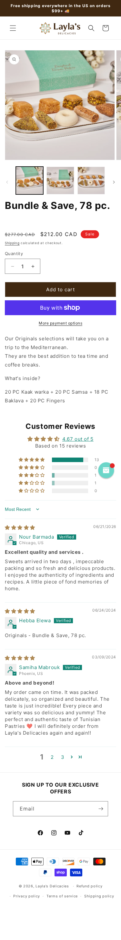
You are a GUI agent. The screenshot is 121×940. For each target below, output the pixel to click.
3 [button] (63, 757)
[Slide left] (7, 182)
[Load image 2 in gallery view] (60, 180)
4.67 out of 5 (78, 439)
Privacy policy (26, 896)
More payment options (60, 323)
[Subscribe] (101, 808)
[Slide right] (114, 182)
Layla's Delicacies (52, 886)
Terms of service (62, 896)
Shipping (12, 243)
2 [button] (52, 757)
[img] (20, 527)
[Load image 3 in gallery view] (91, 180)
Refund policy (89, 886)
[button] (13, 28)
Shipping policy (99, 896)
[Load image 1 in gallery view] (29, 180)
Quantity (14, 253)
